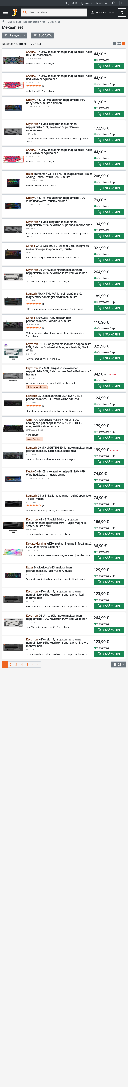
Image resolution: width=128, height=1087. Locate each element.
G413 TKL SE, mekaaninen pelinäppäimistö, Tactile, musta (59, 497)
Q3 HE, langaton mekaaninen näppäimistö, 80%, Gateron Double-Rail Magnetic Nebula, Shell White (59, 347)
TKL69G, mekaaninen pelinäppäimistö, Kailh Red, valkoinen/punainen (59, 77)
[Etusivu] (15, 12)
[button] (115, 3)
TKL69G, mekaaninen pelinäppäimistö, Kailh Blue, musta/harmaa (59, 53)
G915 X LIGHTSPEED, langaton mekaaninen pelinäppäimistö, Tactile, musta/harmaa (59, 449)
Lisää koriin (109, 66)
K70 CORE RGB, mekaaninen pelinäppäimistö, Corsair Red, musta (48, 319)
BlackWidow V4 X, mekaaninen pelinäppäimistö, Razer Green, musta (49, 569)
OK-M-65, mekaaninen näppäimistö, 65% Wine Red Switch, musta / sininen (55, 473)
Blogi (67, 3)
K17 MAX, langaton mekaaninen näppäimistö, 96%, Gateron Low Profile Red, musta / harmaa (58, 371)
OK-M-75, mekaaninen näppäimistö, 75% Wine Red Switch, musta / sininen (55, 199)
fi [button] (122, 3)
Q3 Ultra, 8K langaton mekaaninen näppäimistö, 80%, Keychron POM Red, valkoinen (56, 271)
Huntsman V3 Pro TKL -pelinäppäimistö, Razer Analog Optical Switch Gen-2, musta (59, 175)
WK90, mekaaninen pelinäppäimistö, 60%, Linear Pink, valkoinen (59, 545)
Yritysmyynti (85, 3)
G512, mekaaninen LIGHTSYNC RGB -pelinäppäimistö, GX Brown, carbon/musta (55, 397)
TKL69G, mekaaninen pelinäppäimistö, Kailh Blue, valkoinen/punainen (59, 151)
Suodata (42, 35)
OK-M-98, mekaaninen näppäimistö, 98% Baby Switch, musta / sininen (55, 101)
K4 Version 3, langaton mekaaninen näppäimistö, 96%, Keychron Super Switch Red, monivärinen (55, 595)
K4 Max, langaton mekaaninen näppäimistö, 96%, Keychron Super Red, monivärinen (59, 223)
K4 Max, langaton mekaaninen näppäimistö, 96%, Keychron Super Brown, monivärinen (52, 127)
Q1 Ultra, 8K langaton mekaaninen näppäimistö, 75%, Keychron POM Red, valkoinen (56, 617)
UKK (74, 3)
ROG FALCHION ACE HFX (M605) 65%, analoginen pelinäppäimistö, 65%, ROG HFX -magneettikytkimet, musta (54, 423)
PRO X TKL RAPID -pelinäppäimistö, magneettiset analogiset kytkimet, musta (54, 295)
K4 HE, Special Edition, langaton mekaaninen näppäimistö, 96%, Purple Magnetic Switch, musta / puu (56, 523)
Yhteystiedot (101, 3)
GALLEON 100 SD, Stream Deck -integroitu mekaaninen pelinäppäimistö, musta (57, 247)
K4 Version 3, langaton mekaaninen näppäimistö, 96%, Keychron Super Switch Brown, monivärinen (57, 643)
